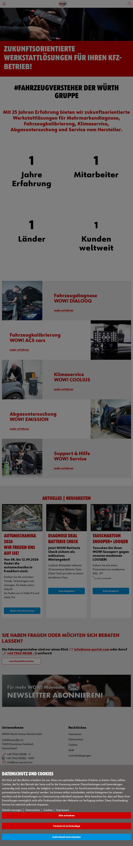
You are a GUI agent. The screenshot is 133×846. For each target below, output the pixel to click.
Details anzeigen (12, 810)
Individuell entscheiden (66, 837)
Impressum (62, 810)
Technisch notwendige (66, 826)
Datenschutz (32, 810)
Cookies (48, 810)
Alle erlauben (67, 815)
